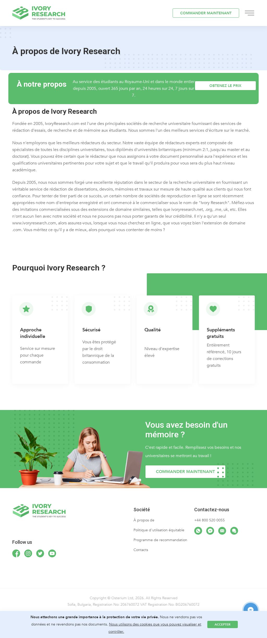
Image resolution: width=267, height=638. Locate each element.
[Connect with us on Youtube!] (52, 553)
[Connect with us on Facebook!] (16, 553)
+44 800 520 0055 (209, 520)
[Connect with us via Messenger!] (210, 531)
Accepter (222, 624)
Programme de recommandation (160, 540)
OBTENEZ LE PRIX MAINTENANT (225, 86)
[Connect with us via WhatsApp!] (198, 531)
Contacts (141, 549)
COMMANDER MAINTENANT (206, 13)
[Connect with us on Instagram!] (28, 553)
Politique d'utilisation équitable (159, 530)
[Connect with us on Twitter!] (40, 553)
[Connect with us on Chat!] (234, 531)
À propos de (144, 520)
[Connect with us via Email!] (222, 531)
